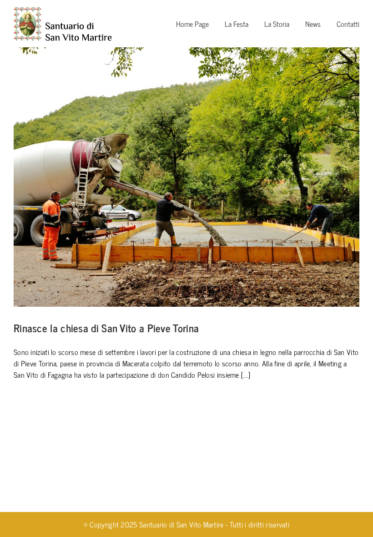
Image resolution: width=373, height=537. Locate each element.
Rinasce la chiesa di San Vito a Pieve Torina (106, 327)
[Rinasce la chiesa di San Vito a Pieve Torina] (186, 177)
